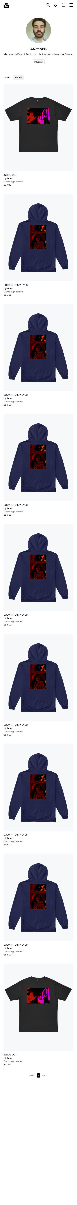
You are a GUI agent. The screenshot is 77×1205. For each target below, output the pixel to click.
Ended (18, 77)
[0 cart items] (63, 5)
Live (7, 77)
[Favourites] (55, 5)
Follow (38, 62)
